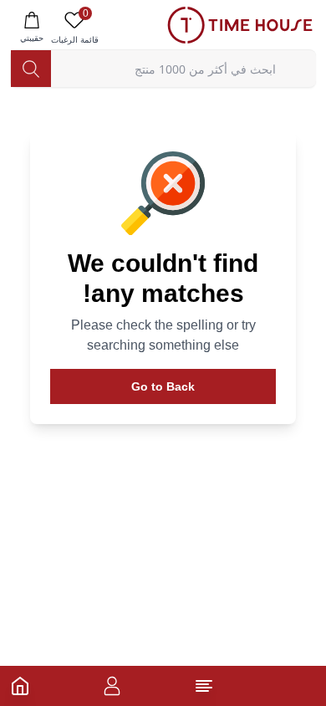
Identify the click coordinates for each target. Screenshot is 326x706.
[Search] (31, 68)
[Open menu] (204, 686)
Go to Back (163, 386)
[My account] (112, 686)
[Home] (20, 686)
